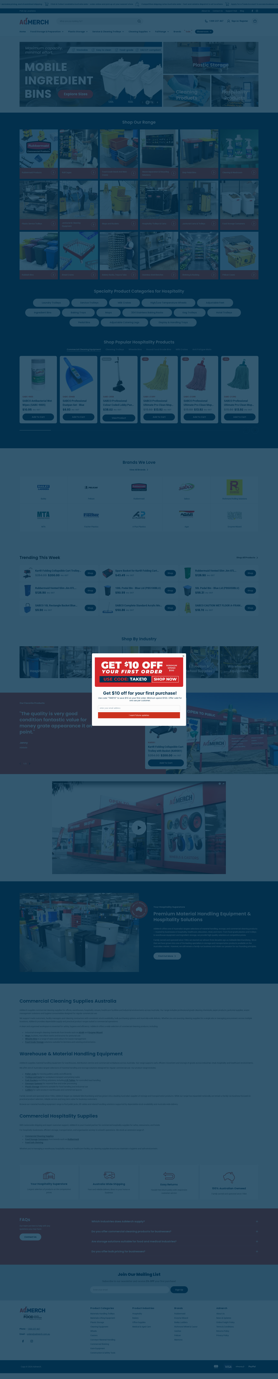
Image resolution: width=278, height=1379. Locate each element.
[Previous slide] (246, 430)
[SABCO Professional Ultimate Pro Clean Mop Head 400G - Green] (239, 374)
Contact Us (218, 11)
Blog (242, 11)
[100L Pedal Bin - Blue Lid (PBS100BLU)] (108, 590)
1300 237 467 (34, 1329)
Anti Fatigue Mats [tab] (201, 349)
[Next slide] (255, 430)
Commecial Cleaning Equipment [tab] (84, 349)
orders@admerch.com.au (38, 1334)
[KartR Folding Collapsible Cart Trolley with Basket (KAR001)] (27, 573)
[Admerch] (91, 74)
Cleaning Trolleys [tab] (115, 349)
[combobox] (99, 21)
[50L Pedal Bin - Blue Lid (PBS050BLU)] (187, 590)
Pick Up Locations (28, 11)
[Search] (139, 21)
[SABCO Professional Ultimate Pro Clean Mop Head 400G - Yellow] (159, 374)
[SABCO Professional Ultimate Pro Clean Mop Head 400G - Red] (199, 374)
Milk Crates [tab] (182, 349)
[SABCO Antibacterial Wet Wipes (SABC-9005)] (38, 374)
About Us (206, 11)
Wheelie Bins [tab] (135, 349)
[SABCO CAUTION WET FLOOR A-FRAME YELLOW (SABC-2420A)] (187, 608)
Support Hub (231, 11)
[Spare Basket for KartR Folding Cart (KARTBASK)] (108, 573)
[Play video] (139, 827)
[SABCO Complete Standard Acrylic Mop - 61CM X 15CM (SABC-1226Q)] (108, 608)
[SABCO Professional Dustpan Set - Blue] (78, 374)
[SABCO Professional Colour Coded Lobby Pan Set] (119, 374)
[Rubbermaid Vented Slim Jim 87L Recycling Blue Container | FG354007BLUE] (27, 590)
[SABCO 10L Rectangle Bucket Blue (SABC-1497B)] (27, 608)
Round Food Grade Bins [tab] (158, 349)
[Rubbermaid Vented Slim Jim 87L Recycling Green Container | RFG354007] (187, 573)
